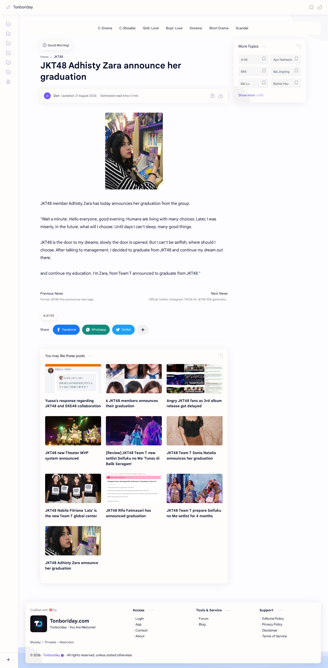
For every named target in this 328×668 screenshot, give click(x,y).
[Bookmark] (311, 7)
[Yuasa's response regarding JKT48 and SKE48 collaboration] (73, 378)
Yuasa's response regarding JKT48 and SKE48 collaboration (73, 403)
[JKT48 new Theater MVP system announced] (73, 430)
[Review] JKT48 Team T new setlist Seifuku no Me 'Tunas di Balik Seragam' (132, 458)
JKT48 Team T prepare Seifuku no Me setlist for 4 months (194, 513)
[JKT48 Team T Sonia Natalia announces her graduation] (195, 430)
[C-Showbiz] (127, 28)
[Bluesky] (35, 642)
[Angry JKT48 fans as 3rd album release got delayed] (195, 378)
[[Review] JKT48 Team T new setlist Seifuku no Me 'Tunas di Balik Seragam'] (134, 430)
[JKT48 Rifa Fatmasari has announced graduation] (134, 488)
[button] (319, 7)
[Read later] (212, 95)
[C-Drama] (105, 28)
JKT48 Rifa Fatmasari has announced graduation (128, 513)
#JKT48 (48, 316)
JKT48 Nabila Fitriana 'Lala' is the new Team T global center (71, 513)
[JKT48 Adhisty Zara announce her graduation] (73, 540)
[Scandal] (242, 28)
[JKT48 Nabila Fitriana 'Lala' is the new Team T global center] (73, 488)
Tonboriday (23, 7)
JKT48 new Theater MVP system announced (66, 455)
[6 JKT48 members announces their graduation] (134, 378)
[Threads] (50, 642)
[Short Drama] (219, 28)
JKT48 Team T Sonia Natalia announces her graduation (191, 455)
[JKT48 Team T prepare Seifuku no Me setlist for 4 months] (195, 488)
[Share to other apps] (143, 330)
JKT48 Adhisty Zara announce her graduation (71, 565)
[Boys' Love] (174, 28)
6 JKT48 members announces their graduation (132, 403)
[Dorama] (196, 28)
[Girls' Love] (151, 28)
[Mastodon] (67, 642)
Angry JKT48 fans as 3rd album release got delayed (194, 403)
